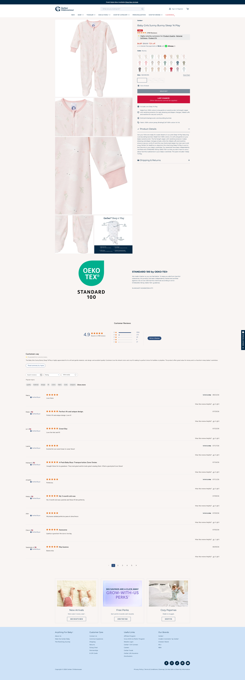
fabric (60, 385)
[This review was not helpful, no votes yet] (217, 404)
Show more (81, 385)
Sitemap (161, 669)
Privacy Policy (138, 669)
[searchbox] (32, 374)
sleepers (72, 385)
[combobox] (122, 9)
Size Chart (186, 75)
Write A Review (154, 338)
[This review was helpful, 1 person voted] (213, 539)
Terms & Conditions (151, 669)
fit (48, 385)
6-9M (162, 80)
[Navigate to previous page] (109, 565)
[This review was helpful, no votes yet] (213, 404)
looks (65, 385)
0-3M (150, 80)
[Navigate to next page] (136, 565)
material (35, 385)
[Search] (142, 9)
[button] (243, 340)
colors (53, 385)
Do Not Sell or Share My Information (177, 669)
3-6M (156, 80)
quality (29, 385)
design (43, 385)
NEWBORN (142, 80)
